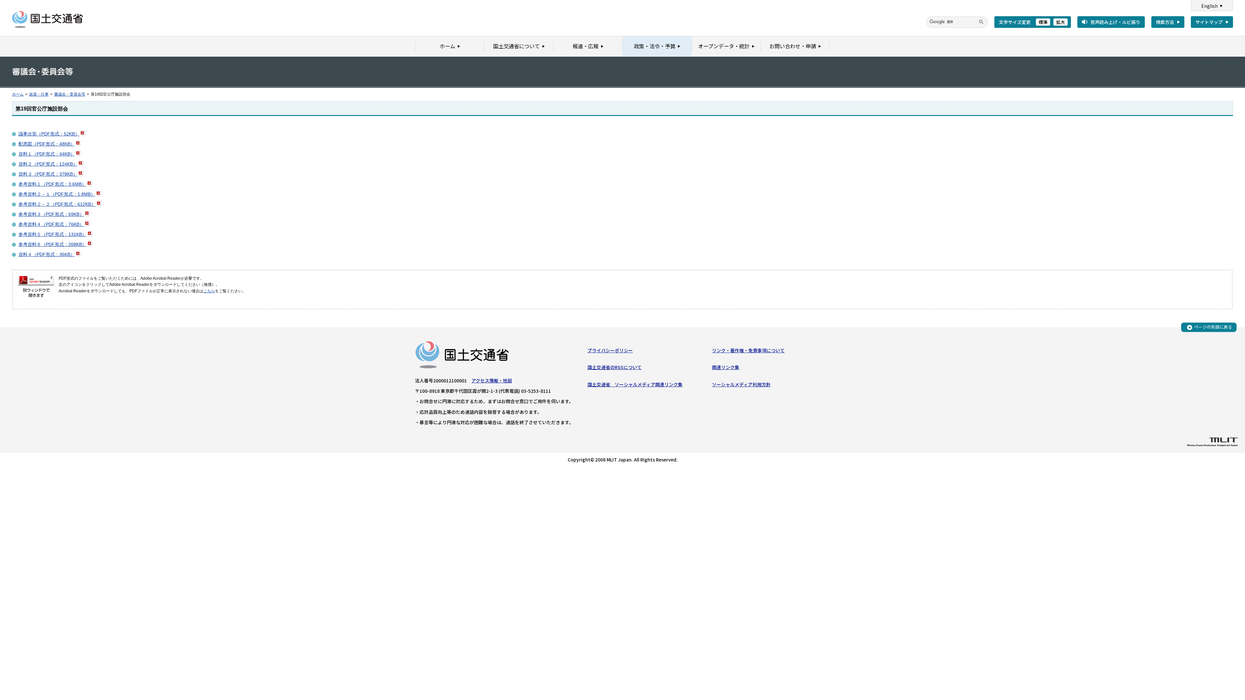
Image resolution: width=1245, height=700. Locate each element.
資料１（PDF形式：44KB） (46, 154)
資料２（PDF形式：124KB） (47, 164)
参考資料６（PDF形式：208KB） (52, 244)
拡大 (1060, 22)
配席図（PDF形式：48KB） (46, 143)
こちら (209, 291)
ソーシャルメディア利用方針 (741, 384)
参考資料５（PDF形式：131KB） (52, 234)
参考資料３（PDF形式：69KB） (51, 214)
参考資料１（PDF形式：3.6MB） (52, 184)
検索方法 (1165, 22)
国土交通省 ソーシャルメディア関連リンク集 (634, 384)
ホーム (18, 94)
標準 (1043, 22)
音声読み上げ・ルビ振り (1115, 22)
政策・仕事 (39, 94)
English (1209, 6)
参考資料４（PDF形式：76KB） (51, 224)
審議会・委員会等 (69, 94)
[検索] (981, 22)
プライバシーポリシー (610, 350)
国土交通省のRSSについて (614, 367)
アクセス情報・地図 (491, 380)
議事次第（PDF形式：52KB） (48, 133)
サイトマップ (1209, 22)
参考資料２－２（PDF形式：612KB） (57, 204)
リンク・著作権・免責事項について (748, 350)
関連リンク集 (725, 367)
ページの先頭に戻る (1213, 327)
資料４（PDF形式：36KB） (46, 254)
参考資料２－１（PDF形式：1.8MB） (56, 194)
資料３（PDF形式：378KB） (47, 174)
